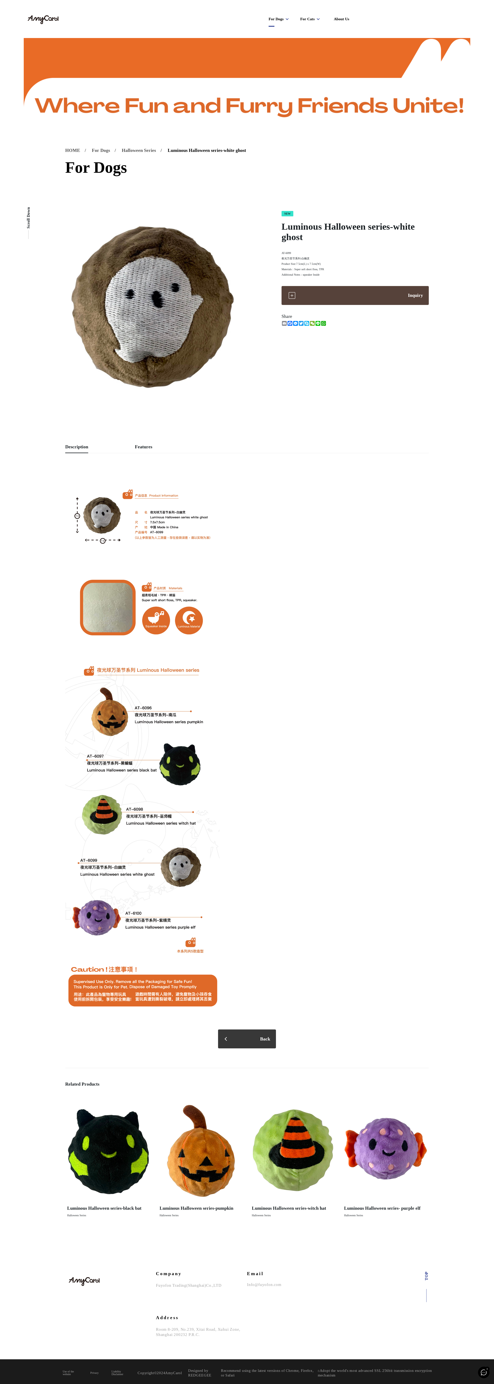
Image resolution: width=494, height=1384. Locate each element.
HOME (72, 150)
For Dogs (276, 19)
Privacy (94, 1373)
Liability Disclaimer (117, 1373)
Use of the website (68, 1373)
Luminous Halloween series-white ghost (207, 150)
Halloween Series (139, 150)
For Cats (307, 19)
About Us (341, 19)
